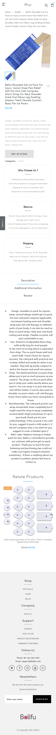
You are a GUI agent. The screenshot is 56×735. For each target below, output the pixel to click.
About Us (28, 614)
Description (28, 281)
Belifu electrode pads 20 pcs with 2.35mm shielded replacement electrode (28, 541)
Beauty (28, 598)
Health (18, 12)
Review (28, 296)
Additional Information (28, 288)
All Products (28, 589)
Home (7, 12)
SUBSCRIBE (42, 699)
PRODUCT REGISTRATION (28, 638)
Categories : (11, 161)
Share (2, 224)
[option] (28, 51)
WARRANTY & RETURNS (28, 643)
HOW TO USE (28, 633)
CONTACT (28, 629)
